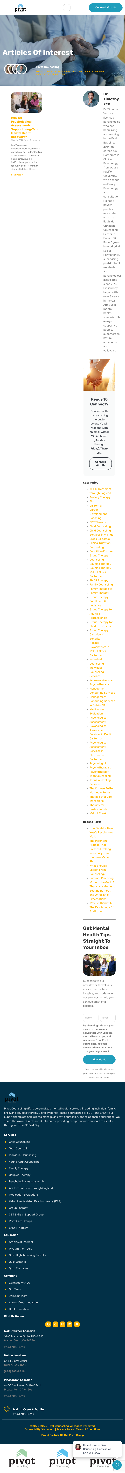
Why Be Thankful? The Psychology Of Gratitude (102, 907)
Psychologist (98, 763)
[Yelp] (55, 1324)
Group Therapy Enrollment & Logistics (99, 601)
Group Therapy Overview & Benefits (99, 634)
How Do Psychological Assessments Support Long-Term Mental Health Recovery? (25, 127)
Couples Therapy (100, 563)
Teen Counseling (100, 775)
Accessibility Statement (40, 1429)
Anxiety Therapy (100, 497)
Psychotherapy (99, 771)
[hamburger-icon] (66, 7)
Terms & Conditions (88, 1429)
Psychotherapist (100, 767)
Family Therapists (101, 588)
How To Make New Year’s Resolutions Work (101, 832)
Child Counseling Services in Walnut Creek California (101, 534)
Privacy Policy (65, 1429)
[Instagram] (62, 1324)
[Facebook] (48, 1324)
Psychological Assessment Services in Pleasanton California (98, 751)
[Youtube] (77, 1324)
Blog (92, 501)
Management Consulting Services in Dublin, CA (102, 701)
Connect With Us (100, 463)
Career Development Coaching (98, 514)
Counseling (97, 559)
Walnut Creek (98, 813)
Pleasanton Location (18, 1380)
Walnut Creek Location (19, 1331)
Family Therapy (99, 592)
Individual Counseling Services (97, 672)
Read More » (17, 175)
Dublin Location (15, 1355)
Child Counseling (100, 526)
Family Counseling (101, 584)
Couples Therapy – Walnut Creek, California (101, 572)
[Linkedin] (69, 1324)
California (96, 505)
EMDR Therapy (99, 580)
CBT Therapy (98, 522)
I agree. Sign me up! (97, 1051)
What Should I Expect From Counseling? (98, 870)
